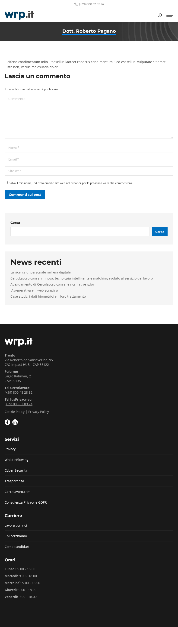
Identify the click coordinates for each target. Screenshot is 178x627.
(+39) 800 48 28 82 (18, 392)
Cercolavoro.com (17, 491)
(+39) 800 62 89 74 (91, 4)
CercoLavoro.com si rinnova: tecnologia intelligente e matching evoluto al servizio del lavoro (81, 278)
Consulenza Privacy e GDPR (26, 502)
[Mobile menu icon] (169, 15)
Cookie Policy (15, 411)
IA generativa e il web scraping (34, 290)
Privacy (10, 449)
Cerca (15, 223)
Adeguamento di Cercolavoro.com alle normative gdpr (52, 284)
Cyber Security (16, 470)
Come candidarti (17, 546)
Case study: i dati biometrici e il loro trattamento (48, 296)
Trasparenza (14, 481)
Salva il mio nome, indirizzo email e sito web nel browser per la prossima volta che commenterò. (71, 183)
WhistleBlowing (17, 459)
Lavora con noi (16, 525)
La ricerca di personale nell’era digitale (40, 272)
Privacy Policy (38, 411)
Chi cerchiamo (16, 536)
